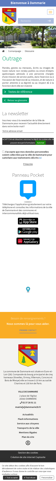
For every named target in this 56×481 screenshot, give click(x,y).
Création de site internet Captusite (28, 457)
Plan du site (28, 436)
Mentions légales (28, 432)
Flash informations (28, 418)
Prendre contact (28, 330)
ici (40, 157)
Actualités (28, 414)
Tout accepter (12, 477)
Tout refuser (30, 477)
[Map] (28, 283)
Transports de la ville (28, 427)
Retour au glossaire (17, 100)
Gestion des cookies (28, 452)
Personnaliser (47, 477)
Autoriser (40, 142)
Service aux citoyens (28, 423)
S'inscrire (28, 163)
